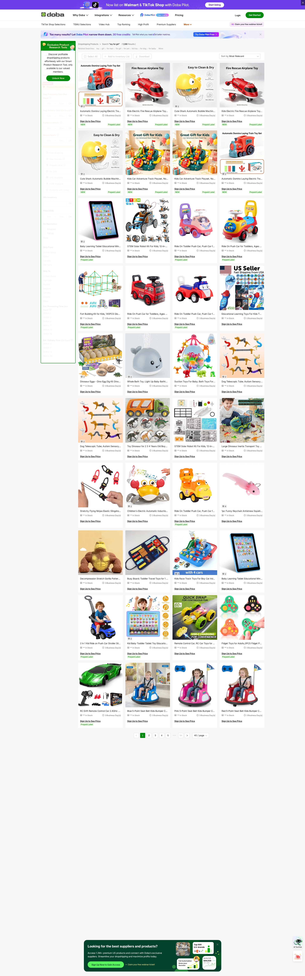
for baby (152, 48)
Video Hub (104, 24)
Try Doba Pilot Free (204, 34)
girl (103, 48)
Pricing (179, 15)
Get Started (255, 15)
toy (97, 48)
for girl (118, 48)
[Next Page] (187, 735)
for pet (126, 48)
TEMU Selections (82, 24)
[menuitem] (53, 24)
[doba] (53, 14)
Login (238, 15)
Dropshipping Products (88, 44)
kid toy (135, 48)
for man (110, 48)
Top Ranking (123, 24)
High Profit (143, 24)
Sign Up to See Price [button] (90, 121)
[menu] (120, 24)
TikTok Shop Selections (53, 24)
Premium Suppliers (166, 24)
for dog (143, 48)
